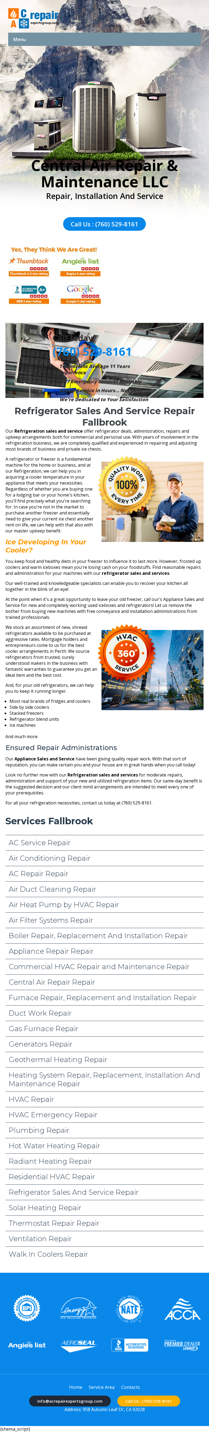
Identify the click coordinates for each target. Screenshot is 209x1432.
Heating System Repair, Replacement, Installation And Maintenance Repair (104, 1079)
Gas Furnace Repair (43, 1028)
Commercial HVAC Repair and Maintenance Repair (99, 966)
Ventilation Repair (40, 1238)
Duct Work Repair (40, 1013)
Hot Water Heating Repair (54, 1145)
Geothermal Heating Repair (58, 1059)
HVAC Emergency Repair (53, 1114)
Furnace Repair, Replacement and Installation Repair (102, 997)
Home (75, 1387)
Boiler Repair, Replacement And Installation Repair (98, 935)
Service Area (102, 1387)
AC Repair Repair (38, 873)
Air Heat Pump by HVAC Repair (64, 904)
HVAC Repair (31, 1099)
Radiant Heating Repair (50, 1161)
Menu (19, 39)
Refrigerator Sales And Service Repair (74, 1192)
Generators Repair (40, 1044)
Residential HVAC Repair (52, 1176)
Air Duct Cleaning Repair (52, 889)
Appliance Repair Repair (51, 951)
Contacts (130, 1387)
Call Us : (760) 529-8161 (104, 224)
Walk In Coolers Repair (48, 1254)
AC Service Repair (39, 842)
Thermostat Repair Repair (54, 1223)
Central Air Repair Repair (52, 982)
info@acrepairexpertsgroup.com (70, 1401)
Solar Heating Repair (45, 1207)
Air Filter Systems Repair (51, 920)
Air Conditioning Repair (49, 858)
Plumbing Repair (39, 1130)
